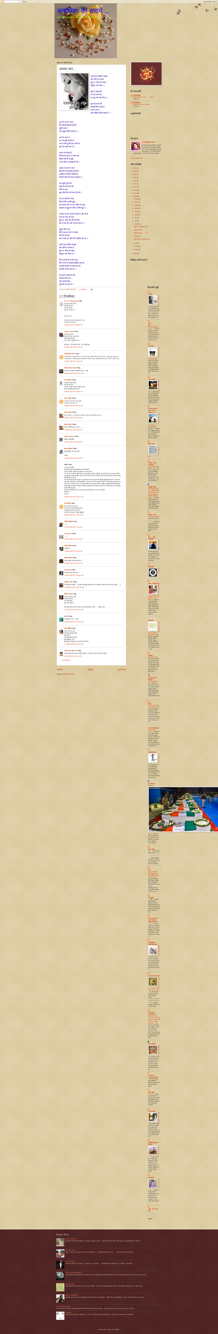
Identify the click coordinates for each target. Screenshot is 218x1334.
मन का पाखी (151, 1111)
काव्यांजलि (151, 567)
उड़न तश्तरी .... (152, 379)
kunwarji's (67, 533)
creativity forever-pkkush (153, 1076)
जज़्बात (150, 294)
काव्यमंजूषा (151, 1177)
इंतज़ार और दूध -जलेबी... (151, 730)
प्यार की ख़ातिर (152, 466)
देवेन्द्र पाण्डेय (68, 558)
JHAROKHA (152, 752)
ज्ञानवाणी (151, 346)
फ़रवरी (137, 246)
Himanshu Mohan (70, 650)
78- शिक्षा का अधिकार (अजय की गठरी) (153, 706)
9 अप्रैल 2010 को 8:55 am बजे (73, 458)
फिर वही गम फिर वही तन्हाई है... (74, 1273)
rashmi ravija (68, 331)
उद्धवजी (150, 1219)
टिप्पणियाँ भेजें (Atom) (69, 674)
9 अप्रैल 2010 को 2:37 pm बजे (73, 527)
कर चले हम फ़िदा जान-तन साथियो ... (142, 104)
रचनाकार (150, 620)
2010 (135, 196)
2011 (135, 193)
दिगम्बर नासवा (68, 594)
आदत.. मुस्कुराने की (153, 583)
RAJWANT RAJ (69, 354)
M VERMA (67, 380)
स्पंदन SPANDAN (153, 728)
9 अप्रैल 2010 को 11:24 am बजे (73, 515)
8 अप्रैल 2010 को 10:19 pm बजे (73, 373)
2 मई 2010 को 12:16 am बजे (72, 656)
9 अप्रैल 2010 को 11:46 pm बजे (73, 575)
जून (136, 218)
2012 (135, 190)
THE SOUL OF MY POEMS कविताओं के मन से (153, 920)
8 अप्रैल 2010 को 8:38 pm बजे (73, 325)
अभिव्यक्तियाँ (136, 103)
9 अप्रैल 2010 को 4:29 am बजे (73, 391)
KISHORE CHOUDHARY (152, 943)
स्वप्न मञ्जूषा (68, 398)
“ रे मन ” (150, 923)
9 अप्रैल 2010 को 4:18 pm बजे (73, 551)
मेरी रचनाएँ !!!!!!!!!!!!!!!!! (152, 1013)
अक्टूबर (137, 205)
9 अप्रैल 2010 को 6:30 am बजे (73, 430)
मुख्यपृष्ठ (90, 669)
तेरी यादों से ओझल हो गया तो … (153, 328)
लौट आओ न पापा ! (71, 1250)
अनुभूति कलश (152, 487)
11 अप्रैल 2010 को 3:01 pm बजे (73, 644)
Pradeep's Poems (151, 784)
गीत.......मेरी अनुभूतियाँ (151, 538)
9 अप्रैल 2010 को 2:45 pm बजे (73, 539)
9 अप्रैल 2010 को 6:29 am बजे (73, 418)
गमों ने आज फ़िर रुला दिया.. (63, 1306)
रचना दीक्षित (67, 628)
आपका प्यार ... (138, 236)
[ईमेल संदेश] (91, 289)
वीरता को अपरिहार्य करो (72, 1295)
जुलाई (136, 214)
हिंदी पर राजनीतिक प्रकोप (141, 227)
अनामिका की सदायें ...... (151, 142)
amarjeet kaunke (154, 976)
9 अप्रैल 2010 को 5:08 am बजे (73, 406)
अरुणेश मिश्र (68, 546)
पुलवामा (150, 834)
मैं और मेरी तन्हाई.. (70, 1261)
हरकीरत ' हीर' (68, 582)
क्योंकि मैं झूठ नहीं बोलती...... (153, 1143)
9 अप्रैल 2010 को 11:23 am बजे (73, 497)
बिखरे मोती (151, 1092)
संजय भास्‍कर (68, 412)
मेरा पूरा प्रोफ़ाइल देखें (136, 158)
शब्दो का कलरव (138, 230)
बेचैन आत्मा (151, 444)
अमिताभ (150, 655)
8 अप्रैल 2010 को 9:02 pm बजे (73, 347)
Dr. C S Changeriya (71, 301)
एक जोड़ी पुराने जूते (159, 950)
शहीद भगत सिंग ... (71, 1284)
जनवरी (137, 249)
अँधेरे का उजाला (158, 300)
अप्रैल (137, 224)
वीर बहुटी (150, 897)
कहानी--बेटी (159, 757)
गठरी (149, 704)
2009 (135, 253)
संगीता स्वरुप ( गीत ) (70, 368)
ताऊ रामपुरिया (68, 448)
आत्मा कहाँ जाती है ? (71, 1239)
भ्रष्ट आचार (151, 1094)
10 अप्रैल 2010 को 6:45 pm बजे (73, 622)
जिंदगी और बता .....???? (141, 233)
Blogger (109, 1329)
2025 (135, 168)
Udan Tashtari (69, 436)
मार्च (136, 243)
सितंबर (137, 208)
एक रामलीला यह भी (159, 1050)
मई (136, 221)
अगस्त (136, 211)
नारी (149, 870)
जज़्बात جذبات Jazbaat (152, 463)
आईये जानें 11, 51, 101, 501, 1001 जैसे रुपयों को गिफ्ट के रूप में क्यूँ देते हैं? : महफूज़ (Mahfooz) (154, 1019)
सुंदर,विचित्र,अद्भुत (152, 657)
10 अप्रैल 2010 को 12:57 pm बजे (74, 587)
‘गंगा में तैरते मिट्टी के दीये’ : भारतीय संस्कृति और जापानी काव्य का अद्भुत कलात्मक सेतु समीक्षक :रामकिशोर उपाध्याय (153, 493)
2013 (135, 187)
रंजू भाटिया (67, 503)
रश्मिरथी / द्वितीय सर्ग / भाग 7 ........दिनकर (143, 97)
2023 (135, 174)
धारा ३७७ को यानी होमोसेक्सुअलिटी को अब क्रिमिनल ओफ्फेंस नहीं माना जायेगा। (153, 874)
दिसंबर (137, 199)
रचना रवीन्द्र (151, 1044)
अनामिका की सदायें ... (83, 10)
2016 (135, 177)
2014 (135, 184)
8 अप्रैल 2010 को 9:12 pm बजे (73, 361)
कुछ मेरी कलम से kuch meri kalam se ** (152, 410)
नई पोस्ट (60, 669)
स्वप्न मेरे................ (152, 324)
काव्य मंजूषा (151, 849)
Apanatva (67, 570)
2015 (135, 181)
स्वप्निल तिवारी (68, 521)
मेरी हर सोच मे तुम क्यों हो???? (142, 239)
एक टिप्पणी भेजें (66, 660)
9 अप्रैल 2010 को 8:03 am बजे (73, 442)
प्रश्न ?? (159, 570)
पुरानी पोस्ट (122, 669)
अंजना (66, 616)
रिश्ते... (150, 851)
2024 (135, 171)
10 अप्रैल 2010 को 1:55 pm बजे (73, 610)
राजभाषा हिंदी (136, 95)
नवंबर (136, 202)
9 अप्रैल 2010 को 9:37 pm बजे (73, 563)
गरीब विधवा (68, 1312)
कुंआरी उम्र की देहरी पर (154, 516)
